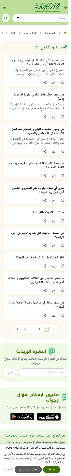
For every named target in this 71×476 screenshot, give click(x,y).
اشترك (10, 372)
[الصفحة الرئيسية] (65, 33)
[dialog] (34, 460)
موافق (51, 469)
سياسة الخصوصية (16, 436)
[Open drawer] (4, 7)
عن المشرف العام (40, 436)
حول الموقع (59, 436)
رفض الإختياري (28, 469)
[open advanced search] (18, 18)
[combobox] (43, 18)
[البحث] (6, 18)
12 (24, 329)
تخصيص (8, 469)
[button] (63, 82)
